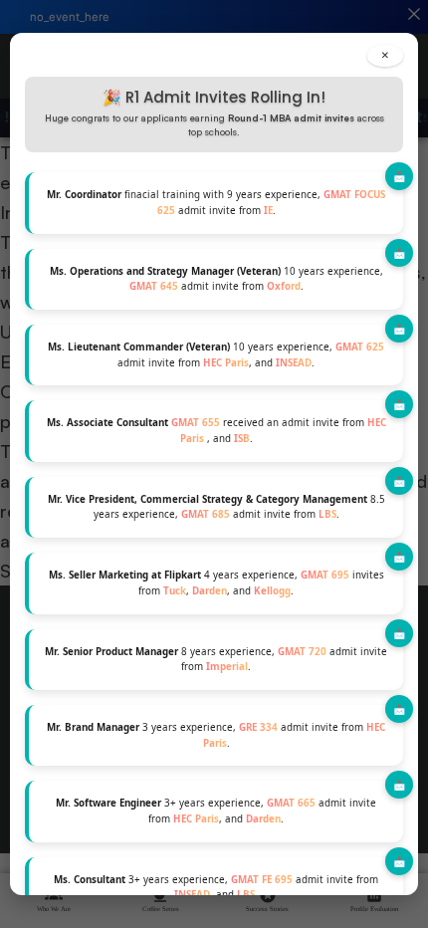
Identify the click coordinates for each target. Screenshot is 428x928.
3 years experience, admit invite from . (216, 735)
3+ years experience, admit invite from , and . (216, 811)
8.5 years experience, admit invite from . (216, 507)
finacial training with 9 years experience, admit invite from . (216, 202)
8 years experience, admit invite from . (216, 659)
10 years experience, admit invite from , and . (216, 355)
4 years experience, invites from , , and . (216, 583)
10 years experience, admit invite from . (216, 279)
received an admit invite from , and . (216, 430)
